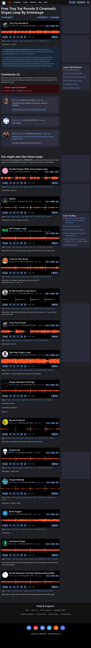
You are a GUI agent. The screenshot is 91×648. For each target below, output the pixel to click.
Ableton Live (51, 309)
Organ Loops (28, 41)
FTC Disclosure (65, 614)
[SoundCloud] (55, 627)
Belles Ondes (77, 81)
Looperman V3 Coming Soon (75, 230)
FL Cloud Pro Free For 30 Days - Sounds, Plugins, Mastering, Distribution (75, 220)
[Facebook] (28, 627)
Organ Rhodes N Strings (22, 382)
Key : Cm (43, 277)
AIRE (66, 84)
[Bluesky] (42, 627)
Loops (10, 2)
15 (57, 172)
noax (12, 172)
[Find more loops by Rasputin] (10, 272)
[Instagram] (62, 627)
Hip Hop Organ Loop (20, 352)
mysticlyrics (18, 120)
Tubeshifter (69, 77)
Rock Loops (16, 529)
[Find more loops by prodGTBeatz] (10, 396)
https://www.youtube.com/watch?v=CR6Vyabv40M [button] (29, 109)
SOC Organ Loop (17, 228)
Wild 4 (12, 198)
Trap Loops (16, 400)
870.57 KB (37, 217)
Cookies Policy (53, 614)
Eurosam (14, 423)
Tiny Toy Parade (17, 322)
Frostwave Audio (81, 77)
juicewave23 (15, 482)
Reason (52, 438)
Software (33, 2)
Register (20, 91)
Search (55, 17)
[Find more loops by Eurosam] (10, 434)
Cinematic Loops (17, 41)
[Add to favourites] (17, 37)
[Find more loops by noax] (10, 183)
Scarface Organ (17, 541)
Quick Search (43, 17)
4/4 (35, 41)
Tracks (25, 2)
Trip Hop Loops (17, 591)
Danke (13, 514)
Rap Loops (15, 217)
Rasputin (14, 262)
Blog (40, 2)
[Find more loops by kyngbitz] (10, 555)
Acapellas (17, 2)
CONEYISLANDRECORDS (19, 231)
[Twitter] (49, 627)
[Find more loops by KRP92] (10, 464)
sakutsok (17, 100)
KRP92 (13, 453)
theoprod (14, 293)
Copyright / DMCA (60, 610)
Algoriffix (79, 73)
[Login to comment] (21, 37)
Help (45, 2)
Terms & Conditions (27, 614)
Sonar (49, 277)
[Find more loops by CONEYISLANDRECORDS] (10, 243)
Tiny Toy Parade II (18, 23)
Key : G (46, 438)
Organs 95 (14, 449)
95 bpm (8, 41)
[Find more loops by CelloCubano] (10, 366)
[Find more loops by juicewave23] (10, 493)
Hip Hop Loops (17, 187)
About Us (34, 610)
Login (6, 37)
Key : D (46, 41)
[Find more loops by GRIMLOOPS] (10, 37)
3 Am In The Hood (18, 258)
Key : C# (42, 309)
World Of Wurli (17, 420)
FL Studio (49, 400)
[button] (88, 2)
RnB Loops (15, 277)
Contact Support (45, 610)
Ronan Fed (74, 84)
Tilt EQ (67, 70)
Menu (8, 17)
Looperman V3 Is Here (72, 226)
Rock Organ (15, 511)
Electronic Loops (17, 438)
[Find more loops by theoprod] (10, 304)
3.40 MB (39, 187)
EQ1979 (67, 81)
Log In (13, 91)
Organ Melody (16, 479)
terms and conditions (27, 54)
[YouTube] (35, 627)
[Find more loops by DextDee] (10, 212)
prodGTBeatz (15, 385)
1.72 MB (39, 247)
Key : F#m (47, 559)
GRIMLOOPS (15, 26)
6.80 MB (39, 591)
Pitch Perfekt (69, 73)
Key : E (43, 529)
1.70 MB (40, 41)
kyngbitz (14, 544)
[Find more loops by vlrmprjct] (10, 587)
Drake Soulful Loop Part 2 (22, 290)
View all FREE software (72, 88)
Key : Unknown (48, 187)
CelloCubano (15, 355)
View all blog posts (71, 245)
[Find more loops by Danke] (10, 525)
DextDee (14, 201)
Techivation (76, 70)
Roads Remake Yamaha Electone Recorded (31, 573)
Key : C (43, 400)
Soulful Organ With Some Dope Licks (28, 169)
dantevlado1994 (19, 134)
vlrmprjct (14, 576)
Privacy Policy (41, 614)
